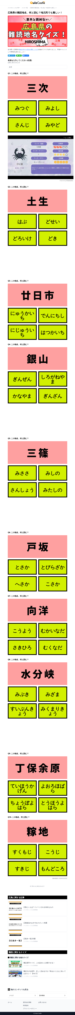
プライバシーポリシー (30, 1008)
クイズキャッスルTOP (13, 8)
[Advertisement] (37, 262)
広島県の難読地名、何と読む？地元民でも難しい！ (43, 8)
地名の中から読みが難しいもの (28, 49)
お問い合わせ (42, 1002)
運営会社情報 (27, 1002)
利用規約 (26, 1005)
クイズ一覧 (25, 8)
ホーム (10, 1002)
